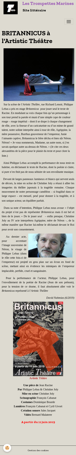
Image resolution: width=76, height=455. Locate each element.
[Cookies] (7, 448)
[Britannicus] (38, 338)
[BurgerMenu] (68, 22)
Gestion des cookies (38, 450)
